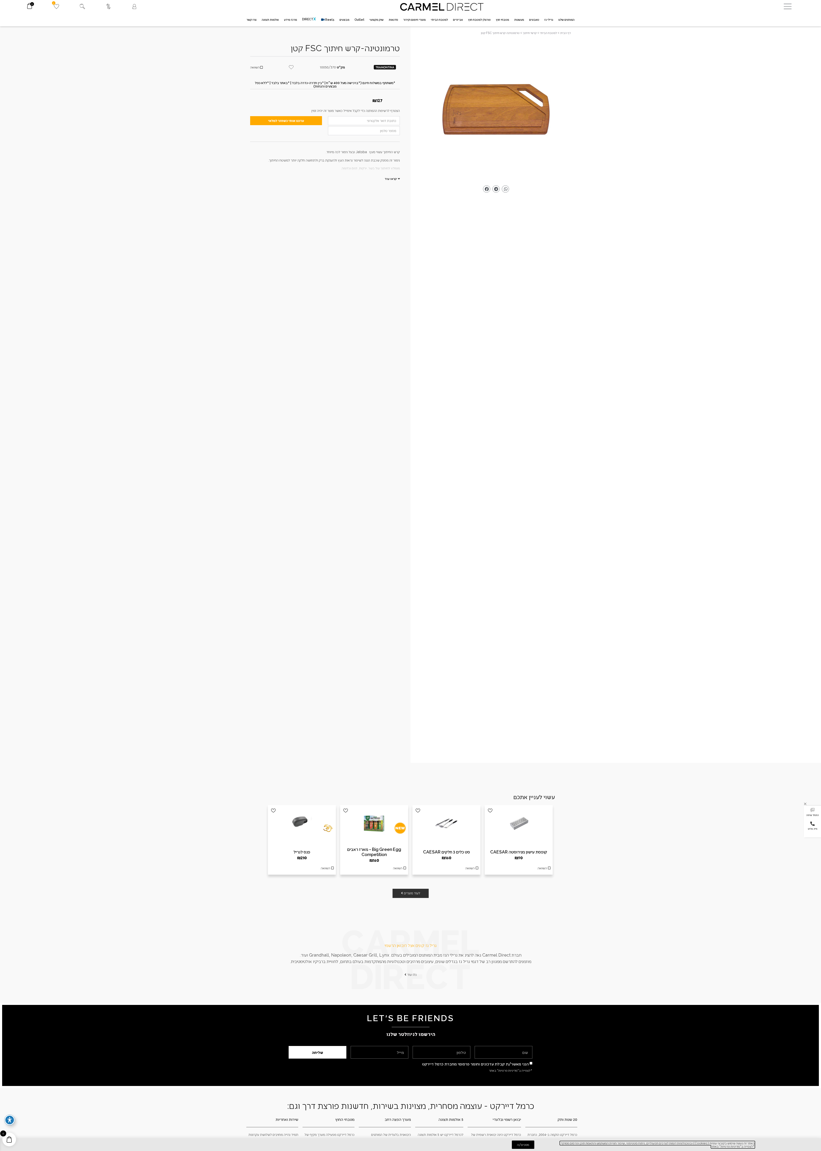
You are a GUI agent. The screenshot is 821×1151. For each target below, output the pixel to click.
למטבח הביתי (548, 33)
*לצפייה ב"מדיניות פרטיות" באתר (510, 1070)
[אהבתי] (490, 810)
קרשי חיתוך (530, 33)
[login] (134, 6)
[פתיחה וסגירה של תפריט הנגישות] (9, 1120)
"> (496, 111)
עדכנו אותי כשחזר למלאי (286, 121)
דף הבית (565, 33)
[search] (82, 6)
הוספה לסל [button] (518, 869)
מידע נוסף (446, 869)
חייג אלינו (812, 828)
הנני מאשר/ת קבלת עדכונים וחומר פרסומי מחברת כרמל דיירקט (475, 1063)
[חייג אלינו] (812, 824)
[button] (812, 812)
